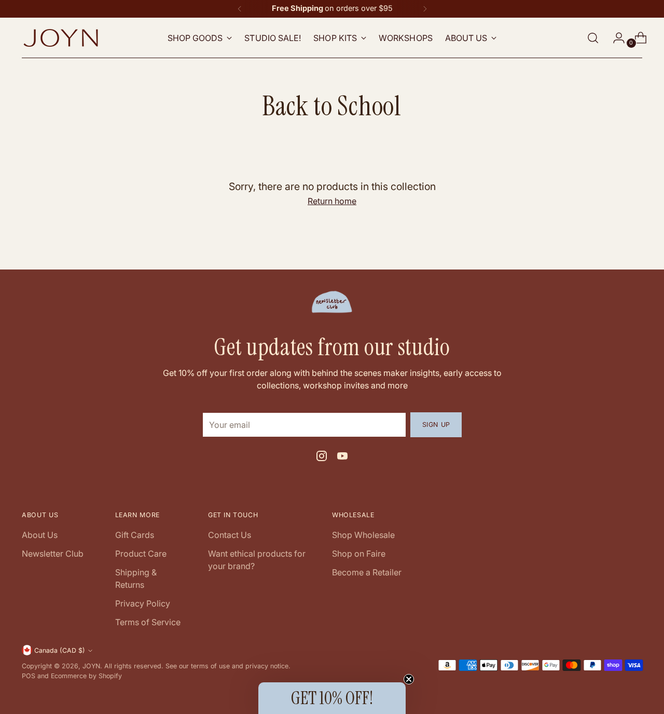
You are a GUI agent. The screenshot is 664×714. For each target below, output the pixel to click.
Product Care (141, 553)
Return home (332, 201)
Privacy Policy (142, 603)
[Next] (424, 9)
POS (28, 676)
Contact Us (229, 535)
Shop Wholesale (363, 535)
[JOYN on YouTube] (342, 457)
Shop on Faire (358, 553)
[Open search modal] (593, 38)
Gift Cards (134, 535)
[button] (332, 698)
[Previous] (239, 9)
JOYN (91, 666)
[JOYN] (61, 38)
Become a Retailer (367, 572)
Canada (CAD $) (59, 650)
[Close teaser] (409, 679)
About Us (40, 535)
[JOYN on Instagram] (321, 457)
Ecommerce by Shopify (86, 676)
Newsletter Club (53, 553)
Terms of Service (148, 622)
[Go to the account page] (614, 38)
